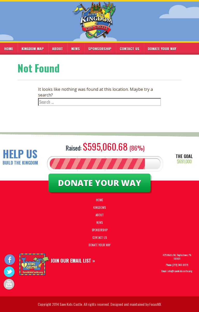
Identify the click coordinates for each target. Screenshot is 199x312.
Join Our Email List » (73, 260)
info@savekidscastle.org (180, 271)
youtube (9, 284)
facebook (9, 259)
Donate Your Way (162, 48)
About (57, 48)
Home (8, 48)
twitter (9, 271)
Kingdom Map (33, 48)
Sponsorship (99, 48)
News (75, 48)
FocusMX (155, 304)
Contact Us (129, 48)
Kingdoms (99, 207)
